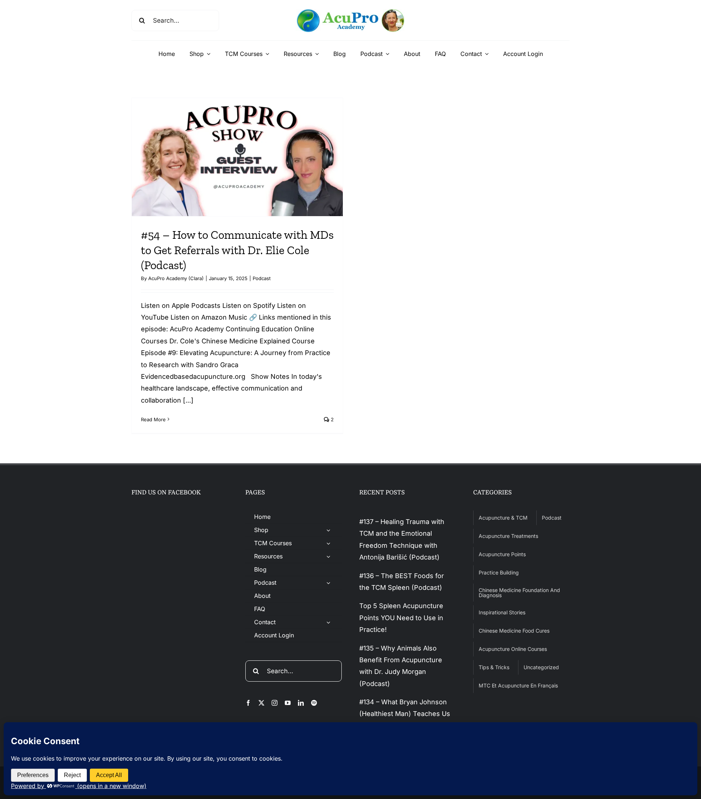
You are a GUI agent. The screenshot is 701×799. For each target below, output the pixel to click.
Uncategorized (541, 667)
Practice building (499, 572)
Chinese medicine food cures (514, 630)
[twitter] (261, 703)
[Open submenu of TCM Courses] (328, 543)
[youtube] (288, 703)
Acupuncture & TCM (503, 518)
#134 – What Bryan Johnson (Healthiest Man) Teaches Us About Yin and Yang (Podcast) (406, 714)
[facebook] (248, 703)
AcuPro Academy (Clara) (176, 278)
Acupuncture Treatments (508, 536)
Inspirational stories (502, 612)
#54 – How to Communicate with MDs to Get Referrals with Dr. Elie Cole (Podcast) (237, 250)
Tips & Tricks (494, 667)
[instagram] (274, 703)
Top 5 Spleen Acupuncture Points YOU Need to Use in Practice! (401, 617)
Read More (153, 419)
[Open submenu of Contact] (328, 622)
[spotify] (314, 703)
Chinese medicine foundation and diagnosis (519, 592)
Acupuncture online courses (513, 649)
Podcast (262, 278)
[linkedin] (301, 703)
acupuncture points (502, 554)
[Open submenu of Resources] (328, 556)
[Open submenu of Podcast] (328, 582)
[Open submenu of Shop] (328, 530)
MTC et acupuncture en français (518, 685)
